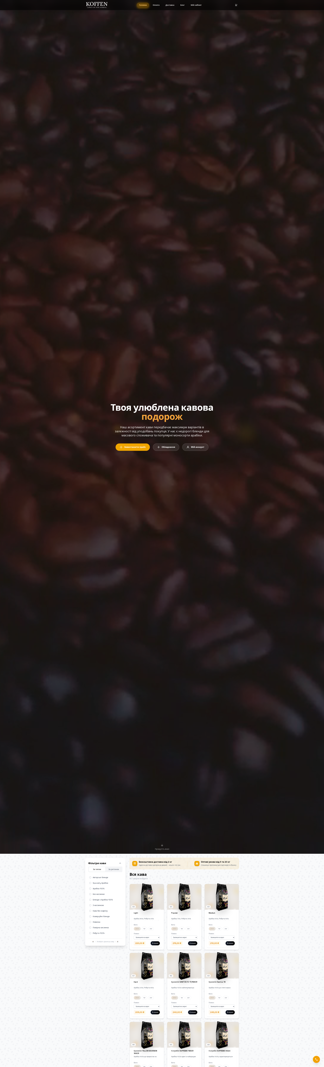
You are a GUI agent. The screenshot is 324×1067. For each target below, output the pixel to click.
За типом (97, 869)
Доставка (170, 5)
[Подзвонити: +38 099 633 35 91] (316, 1059)
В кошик (155, 943)
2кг (151, 929)
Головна (143, 5)
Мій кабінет (196, 5)
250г (137, 929)
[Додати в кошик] (160, 887)
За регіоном (113, 869)
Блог (182, 5)
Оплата (156, 5)
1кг (144, 929)
